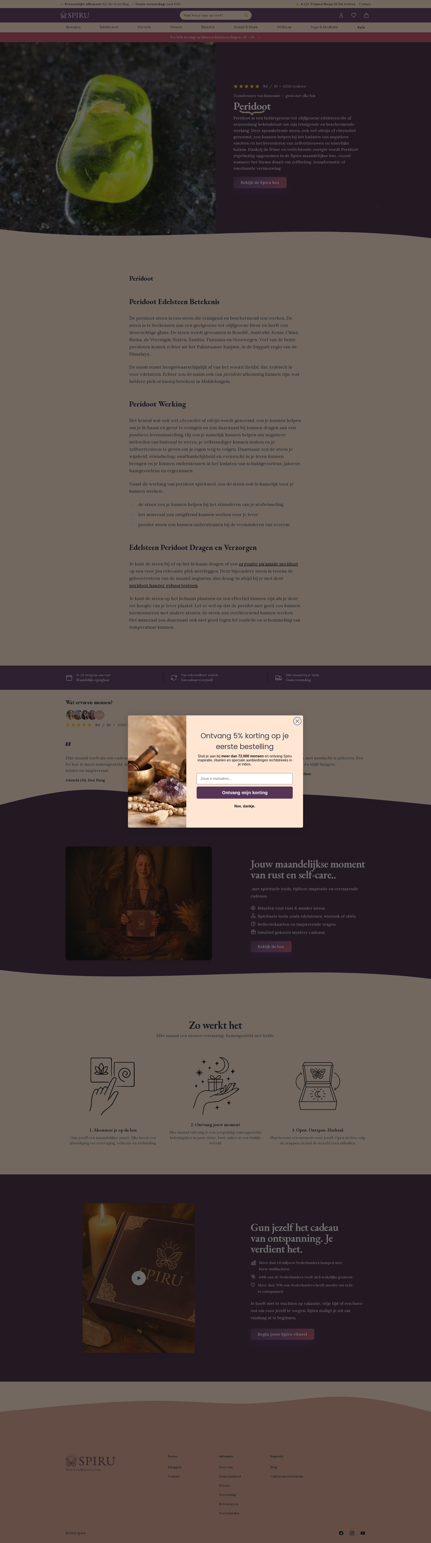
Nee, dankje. (244, 806)
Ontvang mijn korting (245, 792)
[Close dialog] (297, 721)
